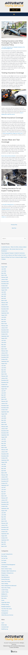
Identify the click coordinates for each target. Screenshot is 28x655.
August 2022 (4, 363)
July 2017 (3, 487)
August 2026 (4, 266)
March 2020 (4, 424)
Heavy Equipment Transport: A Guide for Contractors (13, 253)
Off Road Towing (5, 604)
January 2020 (4, 428)
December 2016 (4, 502)
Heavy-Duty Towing (5, 587)
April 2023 (3, 346)
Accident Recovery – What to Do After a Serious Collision (13, 247)
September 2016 (5, 508)
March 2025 (4, 300)
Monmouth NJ (4, 596)
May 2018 (3, 468)
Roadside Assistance (18, 47)
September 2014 (5, 540)
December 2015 (4, 527)
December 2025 (4, 281)
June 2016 (3, 514)
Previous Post (14, 224)
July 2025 (3, 292)
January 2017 (4, 500)
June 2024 (3, 317)
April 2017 (3, 493)
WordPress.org (4, 629)
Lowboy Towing (4, 591)
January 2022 (4, 378)
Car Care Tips (4, 558)
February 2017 (4, 498)
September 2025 (5, 287)
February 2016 (4, 523)
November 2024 (5, 308)
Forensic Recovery (5, 579)
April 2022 (3, 371)
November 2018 (4, 456)
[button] (14, 14)
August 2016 (4, 510)
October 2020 (4, 409)
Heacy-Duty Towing (5, 581)
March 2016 (4, 521)
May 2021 (3, 395)
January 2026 (4, 279)
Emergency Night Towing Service (8, 570)
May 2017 (3, 491)
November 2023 (5, 332)
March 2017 (4, 495)
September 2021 (5, 386)
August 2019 (4, 437)
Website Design (7, 646)
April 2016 (3, 519)
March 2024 (4, 323)
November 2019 (4, 432)
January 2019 (4, 451)
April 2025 (3, 298)
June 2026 (3, 271)
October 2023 (4, 334)
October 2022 (4, 359)
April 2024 (3, 321)
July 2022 (3, 365)
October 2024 (4, 311)
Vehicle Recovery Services (7, 615)
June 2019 (3, 441)
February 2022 (4, 376)
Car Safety (3, 562)
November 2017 (4, 481)
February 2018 (4, 474)
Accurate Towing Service (7, 47)
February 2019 (4, 449)
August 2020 (4, 414)
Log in (2, 622)
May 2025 (3, 296)
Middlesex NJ (4, 594)
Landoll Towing (4, 589)
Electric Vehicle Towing (6, 568)
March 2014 (4, 546)
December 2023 (5, 329)
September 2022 (5, 361)
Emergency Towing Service (7, 573)
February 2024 (4, 325)
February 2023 (4, 350)
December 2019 (4, 430)
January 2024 (4, 327)
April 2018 (3, 470)
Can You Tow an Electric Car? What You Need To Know (13, 255)
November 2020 (5, 407)
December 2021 (4, 380)
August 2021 (4, 388)
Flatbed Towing (4, 575)
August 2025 (4, 290)
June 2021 (3, 392)
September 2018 (5, 460)
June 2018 (3, 466)
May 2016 (3, 516)
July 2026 (3, 269)
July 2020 (3, 416)
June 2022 (3, 367)
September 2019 (5, 435)
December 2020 (5, 405)
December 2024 (5, 306)
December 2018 (4, 453)
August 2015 (4, 535)
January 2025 (4, 304)
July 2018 (3, 464)
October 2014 (4, 537)
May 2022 (3, 369)
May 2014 (3, 542)
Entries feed (4, 624)
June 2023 (3, 342)
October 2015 (4, 531)
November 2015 (4, 529)
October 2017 (4, 483)
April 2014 (3, 544)
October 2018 (4, 458)
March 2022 (4, 374)
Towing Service (4, 610)
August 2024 (4, 315)
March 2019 (4, 447)
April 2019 (3, 445)
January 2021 (4, 403)
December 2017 (4, 479)
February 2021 (4, 401)
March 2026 (4, 275)
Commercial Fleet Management (8, 564)
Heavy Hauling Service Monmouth (8, 585)
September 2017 (5, 485)
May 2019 (3, 443)
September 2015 (5, 533)
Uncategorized (4, 612)
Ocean (2, 600)
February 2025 (4, 302)
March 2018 (4, 472)
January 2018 (4, 477)
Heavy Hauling (4, 583)
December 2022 (4, 355)
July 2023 (3, 340)
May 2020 (3, 420)
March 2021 (4, 399)
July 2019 (3, 439)
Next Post (14, 228)
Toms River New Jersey (6, 608)
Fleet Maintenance (5, 577)
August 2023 (4, 338)
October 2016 (4, 506)
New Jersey (4, 598)
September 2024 (5, 313)
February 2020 (4, 426)
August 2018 (4, 462)
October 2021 (4, 384)
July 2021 (3, 390)
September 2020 (5, 411)
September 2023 (5, 336)
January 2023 (4, 353)
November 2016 (4, 504)
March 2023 (4, 348)
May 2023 (3, 344)
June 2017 (3, 489)
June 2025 (3, 294)
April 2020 (3, 422)
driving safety (4, 566)
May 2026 (3, 273)
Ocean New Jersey (5, 602)
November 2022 (4, 357)
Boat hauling (4, 556)
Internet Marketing (19, 646)
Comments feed (4, 626)
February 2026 (4, 277)
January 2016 (4, 525)
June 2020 (3, 418)
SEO (12, 646)
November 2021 (4, 382)
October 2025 (4, 285)
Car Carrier (3, 560)
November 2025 (4, 283)
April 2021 (3, 397)
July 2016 (3, 512)
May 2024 (3, 319)
